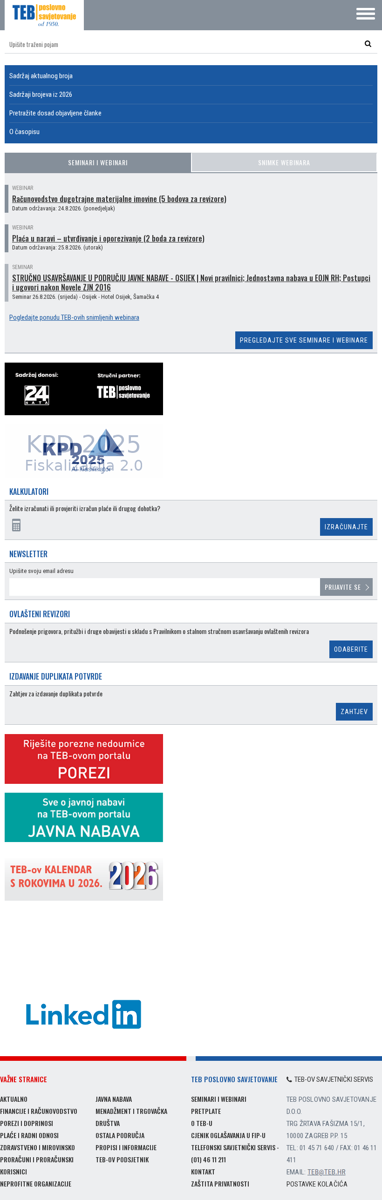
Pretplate (206, 1111)
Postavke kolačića (317, 1184)
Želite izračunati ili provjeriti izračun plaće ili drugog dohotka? (84, 508)
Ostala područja (120, 1135)
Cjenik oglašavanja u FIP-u (228, 1135)
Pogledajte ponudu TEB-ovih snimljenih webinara (74, 317)
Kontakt (203, 1171)
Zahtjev (354, 711)
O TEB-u (201, 1123)
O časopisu (24, 132)
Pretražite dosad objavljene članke (55, 113)
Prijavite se (343, 587)
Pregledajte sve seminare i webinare (304, 340)
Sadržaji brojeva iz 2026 (40, 94)
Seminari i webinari (98, 162)
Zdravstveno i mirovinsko (37, 1147)
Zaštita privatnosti (220, 1183)
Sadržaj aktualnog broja (41, 76)
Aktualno (13, 1099)
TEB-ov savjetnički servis (333, 1079)
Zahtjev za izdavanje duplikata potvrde (55, 693)
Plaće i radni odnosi (29, 1135)
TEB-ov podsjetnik (122, 1159)
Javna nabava (114, 1099)
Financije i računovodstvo (38, 1111)
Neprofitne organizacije (35, 1183)
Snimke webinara (284, 162)
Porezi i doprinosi (26, 1123)
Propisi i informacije (126, 1147)
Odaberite (351, 649)
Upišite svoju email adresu (41, 570)
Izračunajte (346, 527)
